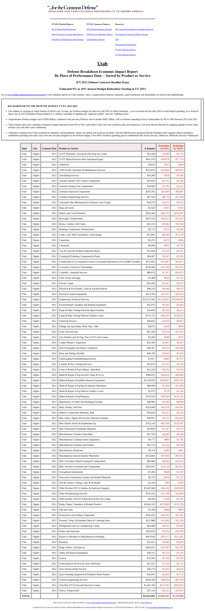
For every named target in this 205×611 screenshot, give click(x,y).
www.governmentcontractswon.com (101, 602)
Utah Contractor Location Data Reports (67, 34)
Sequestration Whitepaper (125, 44)
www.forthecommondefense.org (160, 607)
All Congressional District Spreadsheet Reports (134, 29)
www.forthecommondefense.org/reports (26, 94)
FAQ (117, 39)
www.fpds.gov (146, 602)
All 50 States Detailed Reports (64, 29)
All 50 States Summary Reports (99, 29)
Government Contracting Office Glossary (131, 34)
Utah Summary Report (96, 39)
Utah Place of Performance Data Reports (68, 39)
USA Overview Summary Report (100, 34)
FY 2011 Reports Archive (125, 50)
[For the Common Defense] (102, 15)
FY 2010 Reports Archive (125, 55)
